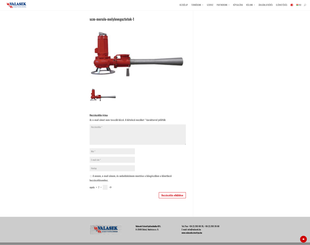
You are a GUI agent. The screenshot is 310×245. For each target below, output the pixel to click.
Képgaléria (238, 5)
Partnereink (222, 5)
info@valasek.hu (194, 229)
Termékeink (196, 5)
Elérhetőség (281, 5)
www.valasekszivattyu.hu (192, 232)
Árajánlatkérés (266, 5)
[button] (303, 239)
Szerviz (210, 5)
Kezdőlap (184, 5)
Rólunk (249, 5)
